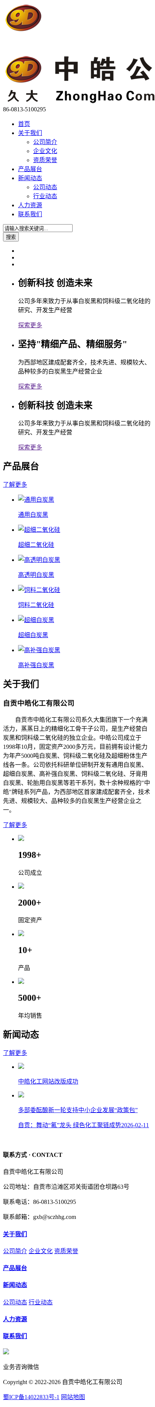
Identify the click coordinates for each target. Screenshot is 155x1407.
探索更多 (30, 325)
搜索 (11, 237)
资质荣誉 (45, 160)
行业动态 (45, 196)
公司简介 (45, 142)
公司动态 (45, 187)
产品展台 (30, 169)
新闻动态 (30, 178)
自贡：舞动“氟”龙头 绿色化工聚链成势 (83, 1125)
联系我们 (30, 214)
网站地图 (73, 1397)
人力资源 (30, 205)
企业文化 (45, 151)
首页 (24, 124)
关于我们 (30, 133)
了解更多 (15, 484)
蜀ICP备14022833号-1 (31, 1397)
